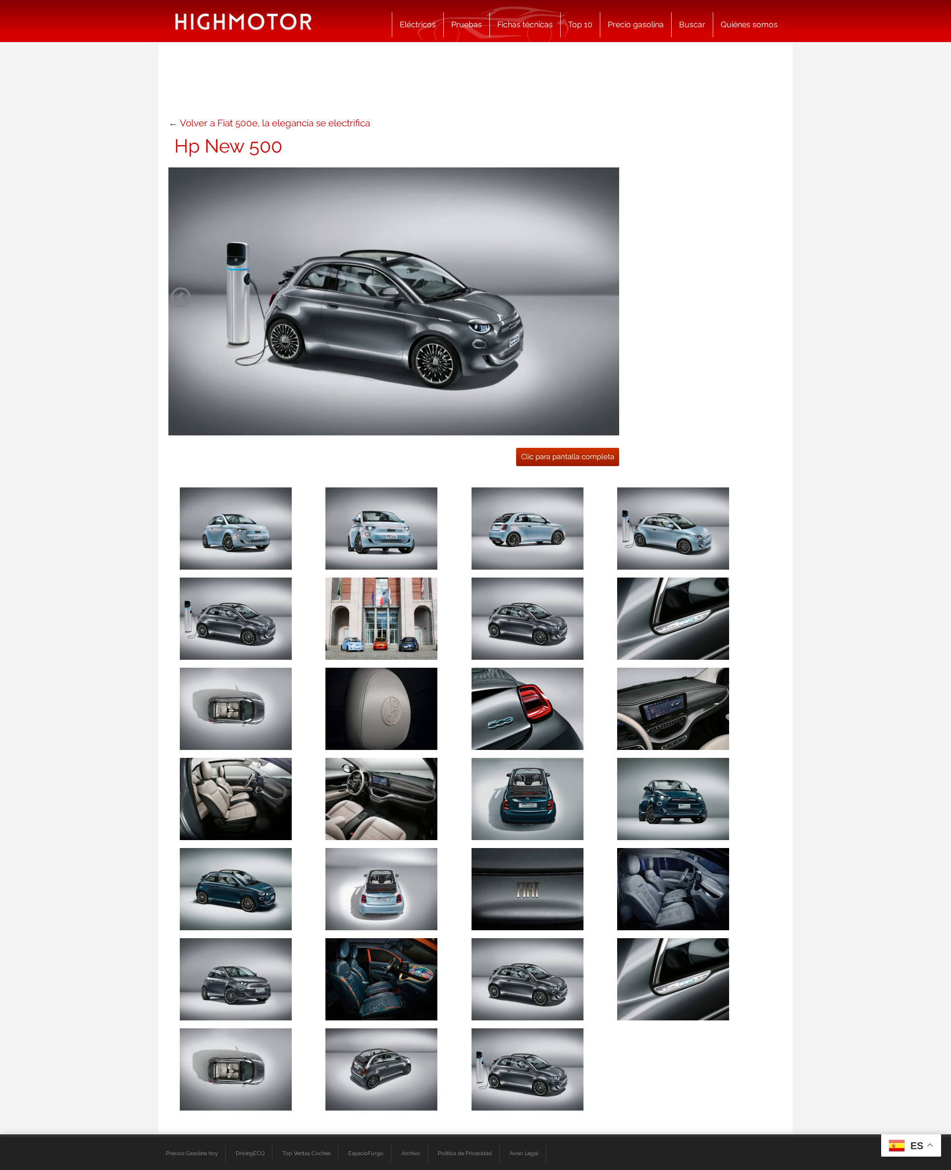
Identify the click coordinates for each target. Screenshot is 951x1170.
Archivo (410, 1153)
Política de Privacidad (465, 1153)
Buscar (692, 24)
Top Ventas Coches (306, 1153)
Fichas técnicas (525, 24)
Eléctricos (418, 24)
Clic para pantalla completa (567, 456)
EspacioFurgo (365, 1153)
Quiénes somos (749, 24)
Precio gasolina (636, 24)
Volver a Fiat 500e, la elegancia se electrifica (275, 122)
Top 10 (580, 24)
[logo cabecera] (243, 21)
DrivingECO (250, 1153)
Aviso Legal (524, 1153)
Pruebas (466, 24)
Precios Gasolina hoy (192, 1153)
